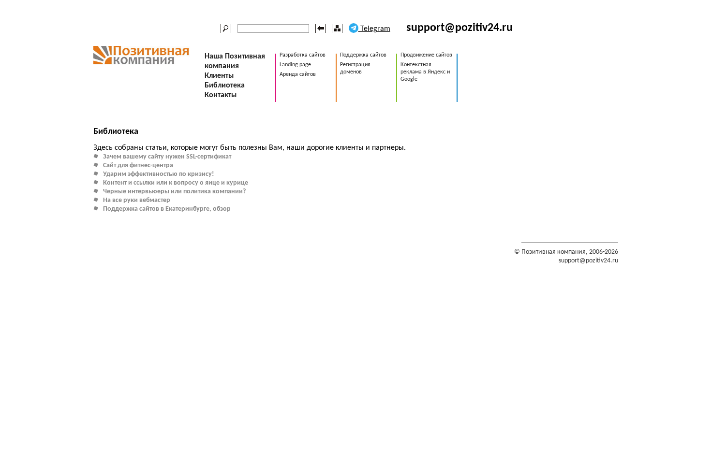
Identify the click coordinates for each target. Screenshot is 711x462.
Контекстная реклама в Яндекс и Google (425, 72)
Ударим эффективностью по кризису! (158, 174)
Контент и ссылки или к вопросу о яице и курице (175, 183)
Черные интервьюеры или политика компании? (174, 191)
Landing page (295, 65)
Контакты (221, 95)
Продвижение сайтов (426, 55)
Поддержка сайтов (363, 55)
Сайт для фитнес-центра (138, 165)
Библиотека (225, 85)
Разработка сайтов (303, 55)
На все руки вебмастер (136, 200)
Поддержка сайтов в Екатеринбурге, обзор (167, 209)
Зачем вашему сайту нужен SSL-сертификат (167, 156)
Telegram (374, 29)
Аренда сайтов (298, 74)
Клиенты (219, 76)
